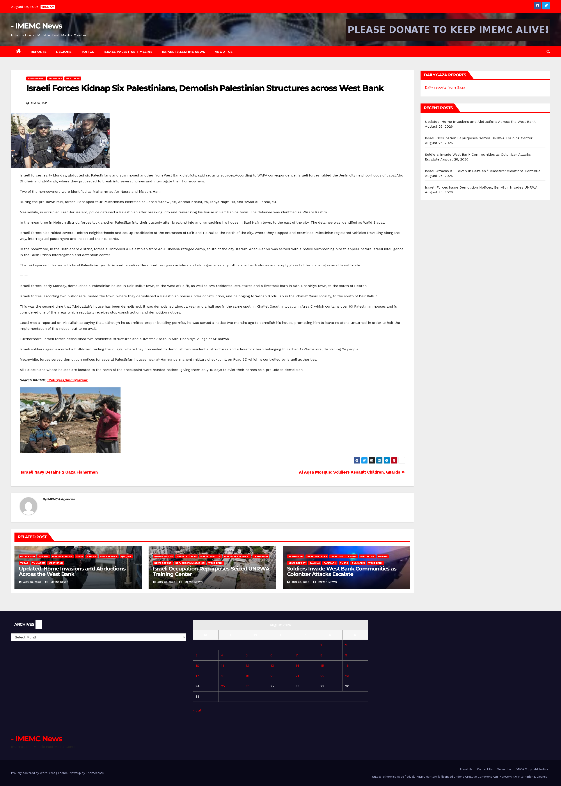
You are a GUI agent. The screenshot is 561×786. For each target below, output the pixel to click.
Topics (87, 52)
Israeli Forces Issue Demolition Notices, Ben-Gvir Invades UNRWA (481, 187)
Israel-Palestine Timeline (128, 52)
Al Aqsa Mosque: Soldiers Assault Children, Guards (350, 472)
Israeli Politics (210, 556)
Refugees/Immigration (190, 563)
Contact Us (485, 769)
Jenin (79, 556)
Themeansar (94, 773)
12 (247, 665)
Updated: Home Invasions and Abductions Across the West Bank (72, 571)
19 (247, 676)
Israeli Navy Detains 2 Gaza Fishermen (59, 472)
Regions (64, 52)
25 (223, 686)
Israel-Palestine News (183, 52)
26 (248, 686)
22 (322, 676)
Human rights (163, 556)
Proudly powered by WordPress (33, 773)
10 (197, 665)
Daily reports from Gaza (445, 87)
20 (272, 676)
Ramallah (330, 563)
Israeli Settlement (237, 556)
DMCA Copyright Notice (532, 769)
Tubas (24, 563)
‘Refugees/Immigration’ (67, 380)
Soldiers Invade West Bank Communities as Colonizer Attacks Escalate (341, 571)
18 (222, 676)
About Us (224, 52)
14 (297, 665)
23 (347, 676)
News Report (36, 78)
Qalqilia (126, 556)
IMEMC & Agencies (61, 499)
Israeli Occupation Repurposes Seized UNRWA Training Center (211, 571)
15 (322, 665)
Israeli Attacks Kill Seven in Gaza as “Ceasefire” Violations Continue (483, 171)
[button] (548, 52)
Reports (39, 52)
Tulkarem (38, 563)
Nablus (91, 556)
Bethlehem (27, 556)
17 (197, 676)
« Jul (197, 710)
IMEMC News (59, 582)
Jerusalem (261, 556)
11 (222, 665)
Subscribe (504, 769)
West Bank (73, 78)
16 (347, 665)
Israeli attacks (62, 556)
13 (272, 665)
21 (297, 676)
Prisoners (55, 78)
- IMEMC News (36, 25)
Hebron (43, 556)
